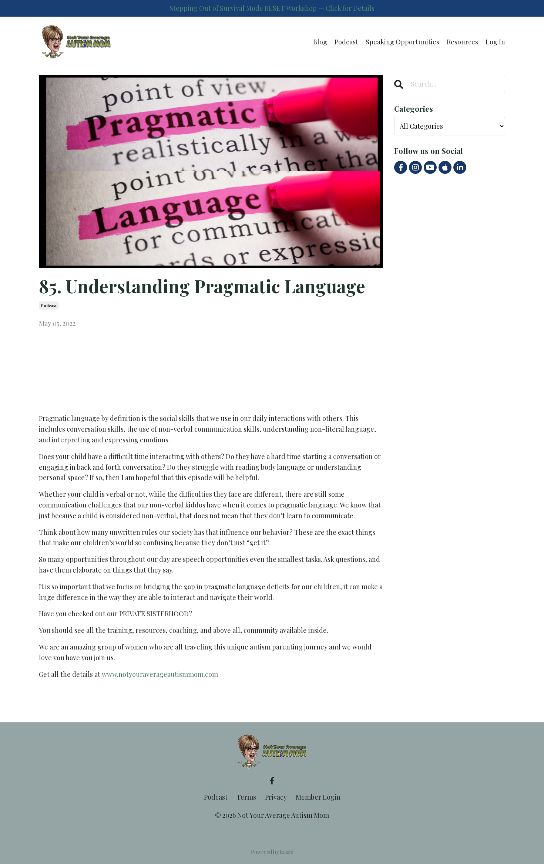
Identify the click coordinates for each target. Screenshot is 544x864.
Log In (495, 41)
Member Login (318, 797)
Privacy (276, 797)
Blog (320, 41)
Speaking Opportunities (402, 41)
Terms (246, 797)
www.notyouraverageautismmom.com (160, 674)
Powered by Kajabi (272, 851)
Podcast (346, 41)
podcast (49, 305)
